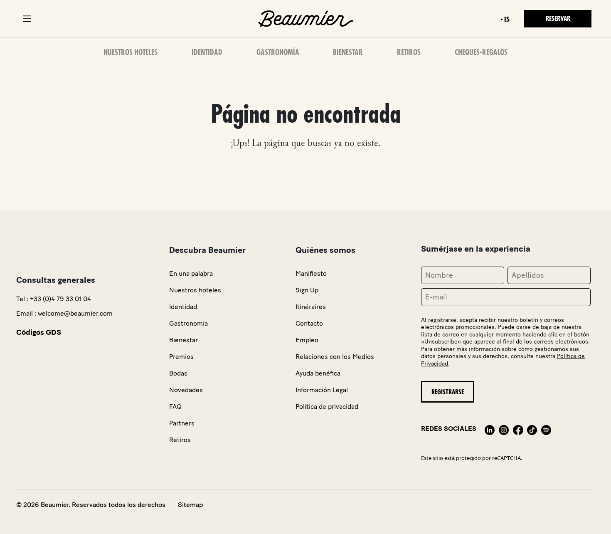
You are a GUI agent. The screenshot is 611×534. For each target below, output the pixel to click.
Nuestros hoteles (195, 290)
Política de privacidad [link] (327, 406)
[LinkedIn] (490, 428)
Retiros (409, 52)
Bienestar (348, 52)
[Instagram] (504, 428)
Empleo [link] (307, 340)
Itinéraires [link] (311, 307)
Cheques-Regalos (481, 52)
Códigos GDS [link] (38, 332)
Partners (182, 423)
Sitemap (190, 505)
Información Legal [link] (322, 390)
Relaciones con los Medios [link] (335, 357)
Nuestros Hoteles (130, 52)
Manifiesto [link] (311, 273)
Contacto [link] (309, 323)
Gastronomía (277, 52)
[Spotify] (546, 428)
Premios (181, 357)
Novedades (186, 390)
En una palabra (191, 273)
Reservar (558, 18)
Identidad (207, 52)
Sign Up (307, 290)
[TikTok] (532, 428)
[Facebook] (518, 428)
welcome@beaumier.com (75, 313)
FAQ (175, 406)
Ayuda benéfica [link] (318, 373)
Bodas (178, 373)
